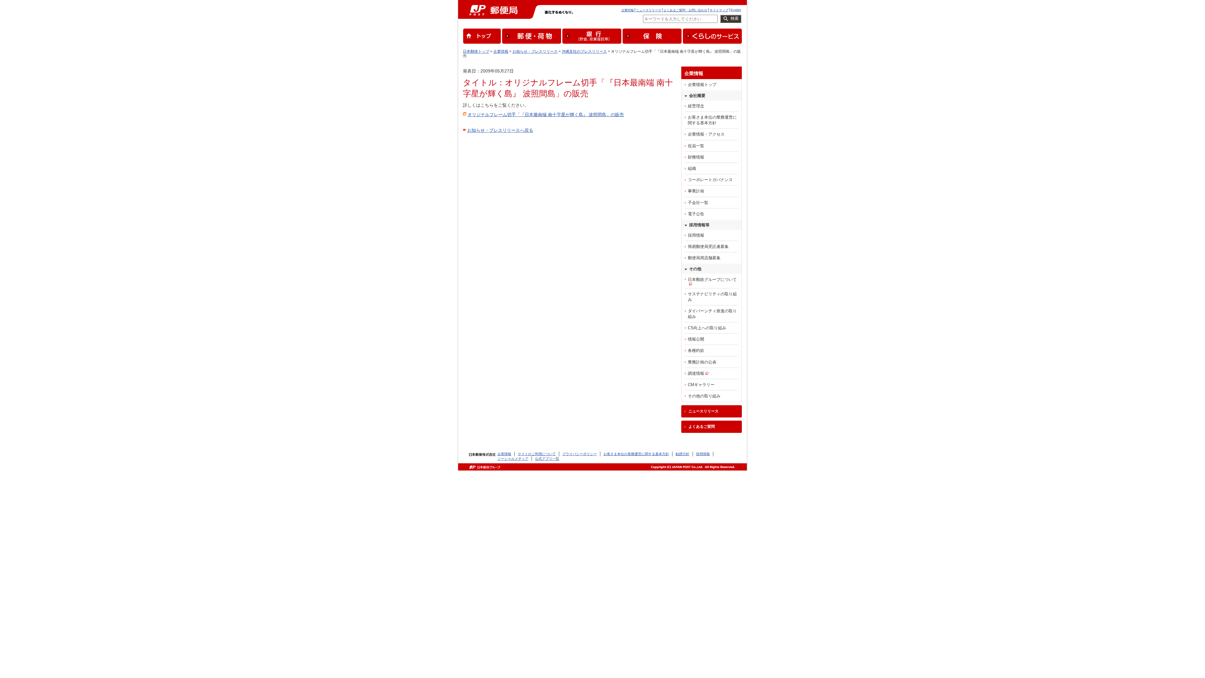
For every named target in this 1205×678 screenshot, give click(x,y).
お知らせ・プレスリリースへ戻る (500, 130)
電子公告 (696, 214)
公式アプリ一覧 (547, 458)
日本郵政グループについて (712, 279)
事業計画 (696, 191)
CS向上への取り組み (707, 328)
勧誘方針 (682, 454)
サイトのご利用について (537, 454)
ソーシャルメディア (512, 458)
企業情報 (627, 10)
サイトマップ (719, 10)
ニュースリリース (648, 10)
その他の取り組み (704, 396)
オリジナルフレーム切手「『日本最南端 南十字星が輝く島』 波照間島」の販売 (546, 114)
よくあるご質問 (701, 426)
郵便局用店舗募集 (704, 258)
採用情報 (696, 235)
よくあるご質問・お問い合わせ (685, 10)
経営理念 (696, 106)
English (736, 10)
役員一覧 (696, 145)
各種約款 (696, 350)
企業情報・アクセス (706, 134)
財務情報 (696, 157)
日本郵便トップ (476, 51)
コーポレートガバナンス (710, 179)
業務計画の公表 (702, 362)
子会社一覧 (698, 202)
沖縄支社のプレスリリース (584, 51)
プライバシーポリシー (579, 454)
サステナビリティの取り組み (712, 297)
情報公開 (696, 339)
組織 (692, 168)
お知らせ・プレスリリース (535, 51)
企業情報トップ (702, 84)
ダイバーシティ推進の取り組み (712, 314)
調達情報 (696, 373)
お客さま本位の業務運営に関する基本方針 (712, 120)
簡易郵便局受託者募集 (708, 246)
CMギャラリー (701, 384)
